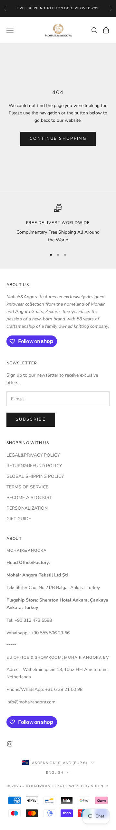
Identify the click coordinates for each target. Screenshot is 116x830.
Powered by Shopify (86, 786)
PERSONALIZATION (27, 508)
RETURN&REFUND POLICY (34, 466)
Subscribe (31, 419)
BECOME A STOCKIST (29, 498)
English (54, 772)
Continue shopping (58, 138)
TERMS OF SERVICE (27, 487)
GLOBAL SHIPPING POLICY (35, 476)
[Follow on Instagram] (9, 744)
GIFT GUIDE (18, 519)
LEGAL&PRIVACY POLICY (33, 455)
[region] (58, 224)
